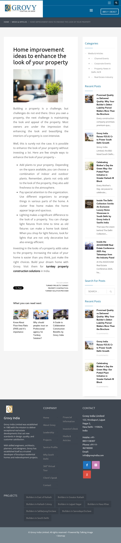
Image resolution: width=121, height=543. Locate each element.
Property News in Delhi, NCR (101, 70)
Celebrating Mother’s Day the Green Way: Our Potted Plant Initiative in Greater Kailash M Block (105, 171)
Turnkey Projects (53, 285)
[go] (111, 291)
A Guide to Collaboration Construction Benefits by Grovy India (59, 328)
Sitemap (61, 535)
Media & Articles (95, 53)
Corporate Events (102, 63)
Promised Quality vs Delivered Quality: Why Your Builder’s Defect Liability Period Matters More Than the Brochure (106, 104)
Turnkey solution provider (56, 291)
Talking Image (86, 532)
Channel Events (101, 58)
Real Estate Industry (103, 77)
